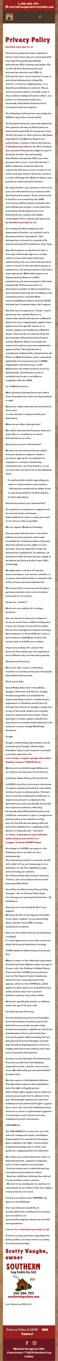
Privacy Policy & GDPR (22, 1329)
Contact (27, 1334)
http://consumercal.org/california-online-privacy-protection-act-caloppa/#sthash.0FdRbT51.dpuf (26, 838)
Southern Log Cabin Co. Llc (19, 47)
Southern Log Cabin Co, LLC (35, 1229)
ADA (45, 1329)
